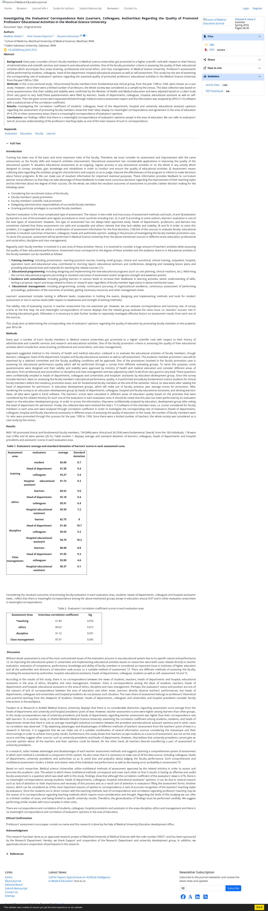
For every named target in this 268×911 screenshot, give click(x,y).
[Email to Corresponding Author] (81, 35)
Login (246, 8)
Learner (51, 133)
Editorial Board (13, 884)
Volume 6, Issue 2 (245, 19)
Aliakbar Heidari (13, 36)
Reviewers (113, 8)
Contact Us (130, 8)
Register (257, 8)
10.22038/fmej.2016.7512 (22, 50)
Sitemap (10, 896)
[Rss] (205, 897)
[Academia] (190, 897)
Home (8, 8)
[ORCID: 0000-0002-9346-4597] (84, 35)
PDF (217, 49)
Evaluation (11, 133)
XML (211, 44)
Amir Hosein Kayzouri (39, 36)
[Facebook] (183, 897)
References (16, 854)
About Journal (13, 881)
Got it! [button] (259, 907)
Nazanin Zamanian (68, 36)
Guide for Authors (63, 8)
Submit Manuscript (90, 8)
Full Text (15, 143)
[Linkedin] (197, 897)
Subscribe (233, 888)
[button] (84, 907)
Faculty (39, 133)
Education (26, 133)
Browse (21, 8)
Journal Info (39, 8)
